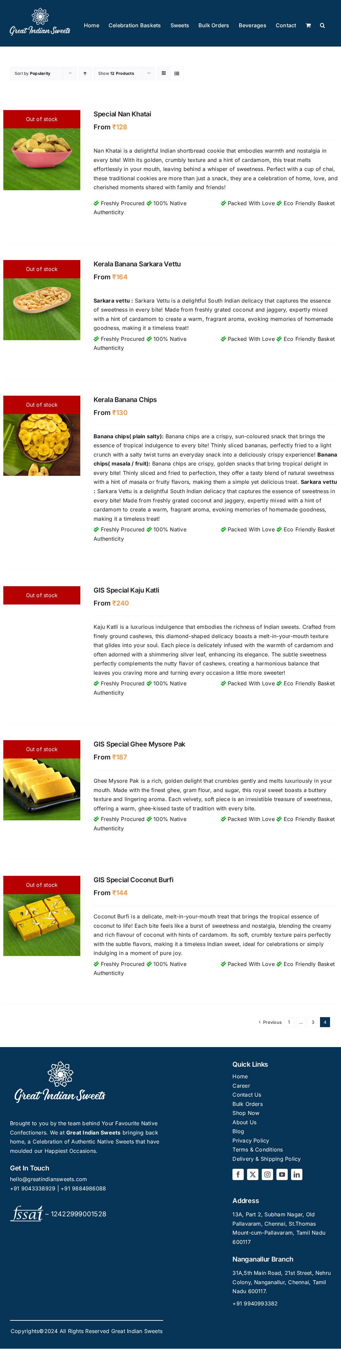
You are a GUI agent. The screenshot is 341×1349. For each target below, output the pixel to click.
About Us (244, 1122)
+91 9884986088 (83, 1188)
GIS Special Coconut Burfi (133, 880)
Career (241, 1085)
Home (240, 1076)
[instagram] (267, 1174)
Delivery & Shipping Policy (266, 1158)
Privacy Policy (250, 1140)
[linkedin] (296, 1174)
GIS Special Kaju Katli (126, 590)
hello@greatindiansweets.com (48, 1179)
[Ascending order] (85, 73)
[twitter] (252, 1174)
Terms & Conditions (257, 1149)
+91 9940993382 (255, 1303)
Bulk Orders (247, 1104)
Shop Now (245, 1113)
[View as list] (176, 73)
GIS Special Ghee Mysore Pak (139, 744)
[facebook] (238, 1174)
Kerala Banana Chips (125, 400)
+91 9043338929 (33, 1188)
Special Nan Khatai (122, 114)
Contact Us (246, 1094)
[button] (322, 26)
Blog (238, 1131)
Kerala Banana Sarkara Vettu (137, 264)
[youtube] (282, 1174)
